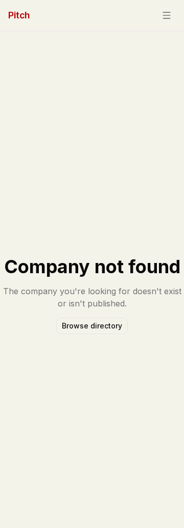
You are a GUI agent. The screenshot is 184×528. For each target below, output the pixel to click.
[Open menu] (166, 15)
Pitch (19, 15)
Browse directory (92, 325)
